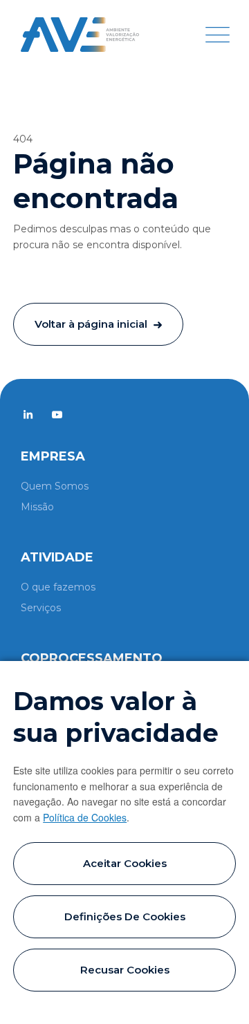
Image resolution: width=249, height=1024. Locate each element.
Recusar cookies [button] (124, 969)
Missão (37, 507)
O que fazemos (58, 587)
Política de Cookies (85, 817)
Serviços (41, 608)
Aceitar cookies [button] (125, 863)
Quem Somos (55, 486)
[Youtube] (57, 415)
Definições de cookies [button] (124, 916)
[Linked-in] (28, 415)
